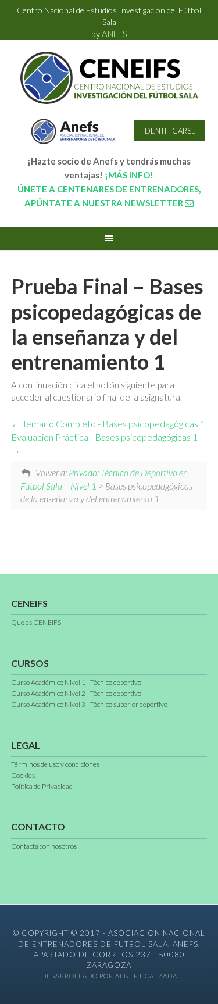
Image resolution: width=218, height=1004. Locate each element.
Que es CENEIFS (36, 622)
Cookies (23, 775)
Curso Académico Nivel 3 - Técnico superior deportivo (89, 704)
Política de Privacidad (42, 786)
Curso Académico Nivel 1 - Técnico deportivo (76, 682)
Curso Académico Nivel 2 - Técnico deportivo (76, 693)
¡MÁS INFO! (129, 175)
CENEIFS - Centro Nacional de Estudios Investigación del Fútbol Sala (109, 78)
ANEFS (114, 33)
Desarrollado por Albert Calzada (109, 976)
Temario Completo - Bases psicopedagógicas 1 (112, 423)
